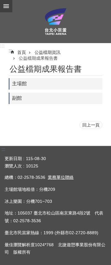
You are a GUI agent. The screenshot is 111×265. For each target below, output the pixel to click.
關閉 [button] (6, 6)
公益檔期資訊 (47, 52)
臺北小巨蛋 (55, 21)
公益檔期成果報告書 (38, 58)
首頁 (21, 52)
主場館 (19, 83)
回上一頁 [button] (91, 124)
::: (2, 45)
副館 (17, 98)
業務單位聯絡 (61, 177)
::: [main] (10, 50)
